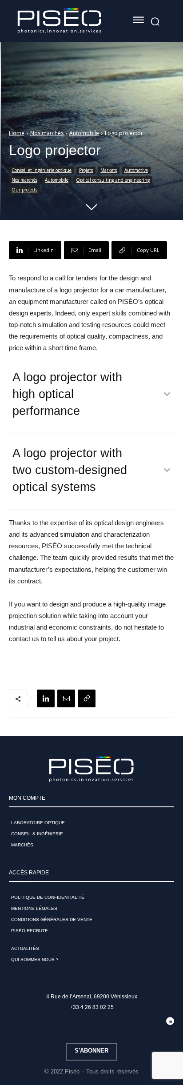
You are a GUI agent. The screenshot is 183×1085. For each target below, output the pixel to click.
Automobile (84, 133)
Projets (86, 170)
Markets (108, 170)
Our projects (24, 190)
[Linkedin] (46, 698)
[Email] (66, 698)
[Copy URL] (86, 698)
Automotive (136, 170)
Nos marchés (47, 133)
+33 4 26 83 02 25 (92, 1007)
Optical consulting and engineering (113, 180)
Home (16, 133)
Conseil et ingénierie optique (42, 170)
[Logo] (59, 21)
